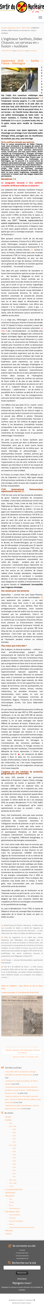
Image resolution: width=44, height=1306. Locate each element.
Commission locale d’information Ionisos (21, 1227)
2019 (14, 1151)
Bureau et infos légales (16, 1221)
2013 (14, 1170)
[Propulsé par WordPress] (34, 1300)
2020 (14, 1148)
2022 (14, 1139)
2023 (14, 1136)
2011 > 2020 (20, 28)
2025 (14, 1129)
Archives (8, 1120)
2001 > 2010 (12, 1180)
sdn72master (33, 51)
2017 (14, 1158)
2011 (14, 1177)
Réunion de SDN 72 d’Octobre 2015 (26, 1057)
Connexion (22, 1250)
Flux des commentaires (22, 1256)
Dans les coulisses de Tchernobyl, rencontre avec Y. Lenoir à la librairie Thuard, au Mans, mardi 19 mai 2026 (23, 1099)
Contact (8, 1233)
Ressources (9, 1196)
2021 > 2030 (12, 1126)
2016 (14, 1161)
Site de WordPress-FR (22, 1258)
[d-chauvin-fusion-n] (22, 1015)
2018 (14, 1154)
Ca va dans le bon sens (13, 1189)
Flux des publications (22, 1253)
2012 (14, 1173)
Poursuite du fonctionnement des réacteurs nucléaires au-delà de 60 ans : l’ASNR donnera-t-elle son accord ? (22, 1090)
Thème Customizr (26, 1303)
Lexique (11, 1202)
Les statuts (12, 1218)
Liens (10, 1199)
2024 (14, 1132)
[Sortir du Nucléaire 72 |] (22, 7)
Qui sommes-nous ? (12, 1211)
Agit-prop (11, 28)
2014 (14, 1167)
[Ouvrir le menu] (40, 18)
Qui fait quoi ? (10, 1192)
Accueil (3, 28)
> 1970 (11, 1186)
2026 (10, 1123)
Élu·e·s (11, 1205)
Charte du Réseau (14, 1215)
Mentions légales (22, 1279)
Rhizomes (9, 1230)
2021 (14, 1142)
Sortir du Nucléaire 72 (19, 1300)
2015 (28, 28)
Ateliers (11, 1224)
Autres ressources (14, 1208)
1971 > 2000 (12, 1183)
